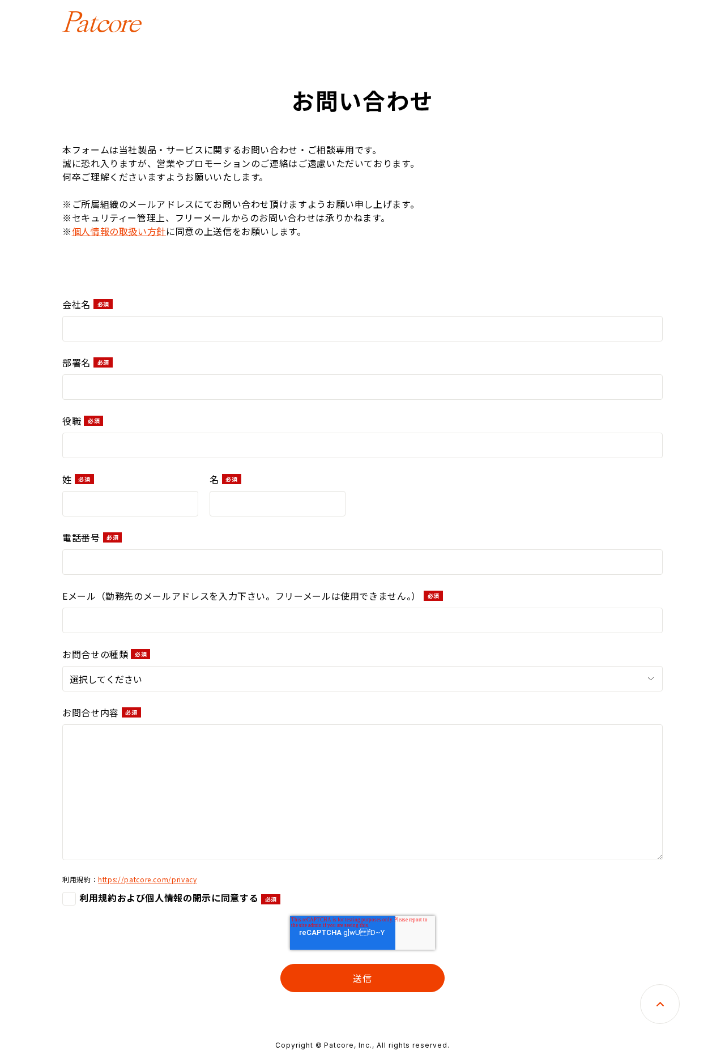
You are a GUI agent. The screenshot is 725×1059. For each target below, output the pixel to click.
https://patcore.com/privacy (147, 879)
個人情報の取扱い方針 (119, 231)
